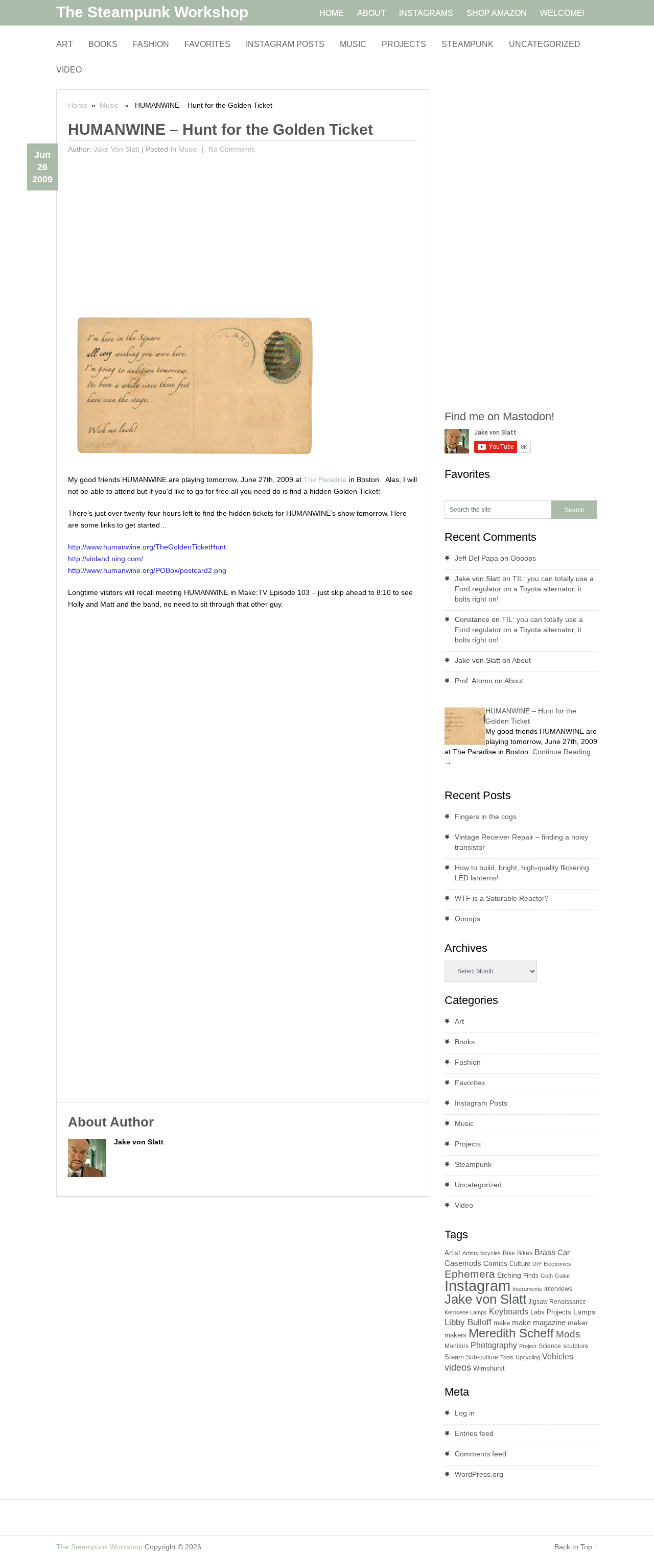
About (521, 660)
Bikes (524, 1253)
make (502, 1323)
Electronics (557, 1264)
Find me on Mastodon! (499, 416)
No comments (230, 149)
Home (77, 105)
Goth (547, 1276)
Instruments (527, 1289)
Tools (506, 1357)
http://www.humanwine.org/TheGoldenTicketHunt (147, 547)
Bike (509, 1253)
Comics (495, 1263)
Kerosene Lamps (466, 1312)
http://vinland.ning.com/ (105, 559)
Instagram (477, 1285)
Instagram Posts (285, 44)
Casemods (463, 1263)
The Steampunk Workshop (152, 12)
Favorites (207, 44)
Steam (454, 1357)
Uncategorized (544, 44)
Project (527, 1346)
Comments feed (480, 1454)
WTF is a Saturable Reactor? (502, 898)
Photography (494, 1345)
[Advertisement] (243, 234)
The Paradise (325, 479)
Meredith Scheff (511, 1333)
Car (563, 1252)
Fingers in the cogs (486, 816)
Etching (509, 1275)
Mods (568, 1334)
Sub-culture (482, 1357)
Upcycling (528, 1357)
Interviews (558, 1288)
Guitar (562, 1276)
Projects (404, 44)
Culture (519, 1263)
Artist (452, 1253)
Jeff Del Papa (476, 558)
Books (103, 44)
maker (578, 1323)
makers (455, 1335)
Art (64, 44)
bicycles (490, 1253)
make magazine (539, 1323)
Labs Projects (550, 1312)
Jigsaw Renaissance (557, 1301)
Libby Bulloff (468, 1322)
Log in (465, 1413)
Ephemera (470, 1274)
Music (353, 44)
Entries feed (474, 1433)
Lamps (584, 1312)
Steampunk (467, 44)
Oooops (523, 558)
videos (458, 1367)
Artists (470, 1253)
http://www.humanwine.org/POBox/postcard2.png (147, 570)
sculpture (576, 1346)
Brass (544, 1252)
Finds (531, 1275)
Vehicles (557, 1356)
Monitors (457, 1346)
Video (69, 69)
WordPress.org (479, 1474)
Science (550, 1346)
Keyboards (508, 1311)
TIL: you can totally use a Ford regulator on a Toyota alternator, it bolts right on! (524, 588)
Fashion (151, 44)
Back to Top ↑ (576, 1547)
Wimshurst (489, 1368)
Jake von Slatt (116, 149)
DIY (537, 1264)
